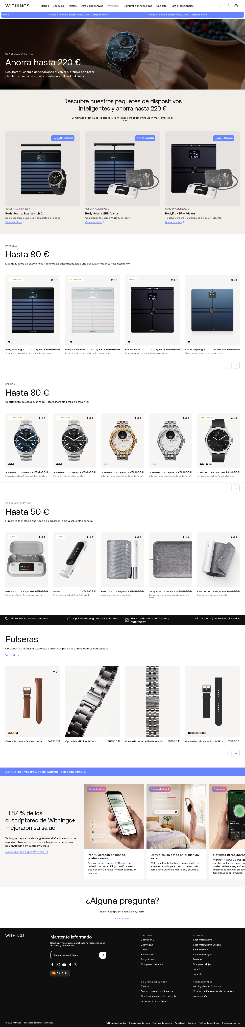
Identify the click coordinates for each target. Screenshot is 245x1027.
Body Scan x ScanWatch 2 (24, 213)
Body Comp (147, 954)
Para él (196, 969)
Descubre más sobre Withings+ (25, 851)
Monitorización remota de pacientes (213, 991)
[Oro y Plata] (105, 464)
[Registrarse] (102, 955)
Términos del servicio (162, 1023)
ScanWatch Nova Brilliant (207, 944)
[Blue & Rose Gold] (211, 464)
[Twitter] (76, 965)
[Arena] (205, 733)
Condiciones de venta (139, 1023)
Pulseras (197, 959)
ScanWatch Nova (202, 939)
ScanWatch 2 (200, 949)
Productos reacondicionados (157, 991)
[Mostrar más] (190, 1011)
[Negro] (9, 341)
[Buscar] (220, 6)
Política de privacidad (116, 1023)
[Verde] (13, 733)
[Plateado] (107, 464)
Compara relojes (202, 964)
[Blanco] (11, 341)
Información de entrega (154, 1001)
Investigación (200, 996)
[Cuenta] (228, 6)
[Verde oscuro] (13, 464)
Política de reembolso (209, 1023)
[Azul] (9, 464)
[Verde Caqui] (15, 733)
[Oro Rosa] (69, 733)
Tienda (145, 986)
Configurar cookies (231, 1023)
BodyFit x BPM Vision (180, 213)
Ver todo (10, 655)
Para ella (197, 974)
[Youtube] (64, 965)
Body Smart (147, 959)
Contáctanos (122, 918)
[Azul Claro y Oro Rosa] (199, 733)
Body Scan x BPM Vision (102, 213)
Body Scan (147, 944)
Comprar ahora (74, 14)
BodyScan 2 (147, 939)
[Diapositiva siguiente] (236, 365)
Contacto (192, 1023)
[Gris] (197, 733)
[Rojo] (11, 733)
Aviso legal (180, 1023)
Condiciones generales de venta (159, 996)
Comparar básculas (152, 964)
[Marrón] (9, 733)
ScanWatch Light (202, 954)
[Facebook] (52, 965)
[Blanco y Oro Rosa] (209, 464)
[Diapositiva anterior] (228, 365)
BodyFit (145, 949)
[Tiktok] (70, 965)
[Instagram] (58, 965)
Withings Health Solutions (207, 986)
